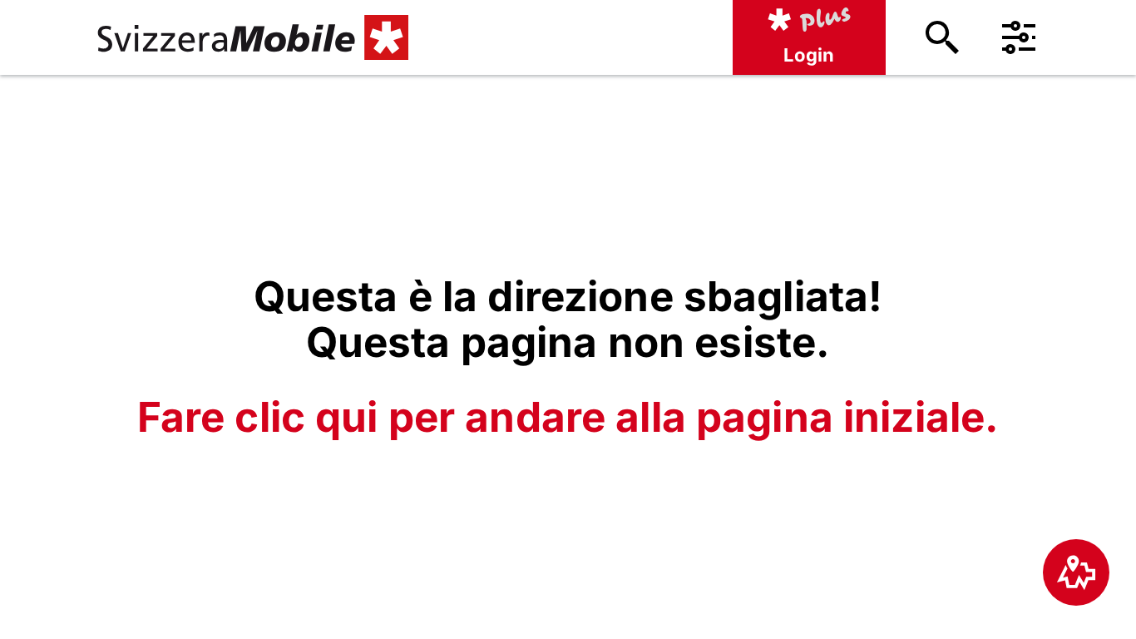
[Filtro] (1019, 37)
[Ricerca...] (942, 37)
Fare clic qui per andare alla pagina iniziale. (568, 417)
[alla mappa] (1076, 572)
